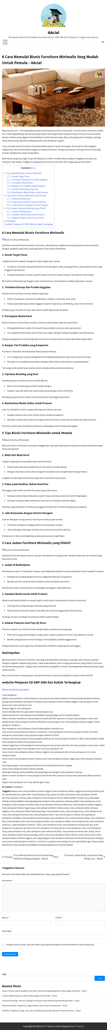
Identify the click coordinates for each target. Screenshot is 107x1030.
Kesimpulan (10, 221)
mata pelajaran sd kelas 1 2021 (26, 824)
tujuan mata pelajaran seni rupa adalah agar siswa (73, 841)
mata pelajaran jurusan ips (19, 814)
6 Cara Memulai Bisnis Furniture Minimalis (23, 173)
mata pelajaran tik (16, 831)
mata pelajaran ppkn (39, 821)
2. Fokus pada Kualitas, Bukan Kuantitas (26, 202)
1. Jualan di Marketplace (19, 211)
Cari (4, 974)
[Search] (103, 42)
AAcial (53, 32)
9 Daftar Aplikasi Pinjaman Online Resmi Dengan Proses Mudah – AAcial (29, 996)
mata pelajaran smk (75, 828)
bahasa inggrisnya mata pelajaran (84, 791)
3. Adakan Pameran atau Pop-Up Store (25, 217)
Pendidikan (17, 786)
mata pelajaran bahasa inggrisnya (18, 807)
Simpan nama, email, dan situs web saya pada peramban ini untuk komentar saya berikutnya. (50, 944)
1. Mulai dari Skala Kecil (18, 198)
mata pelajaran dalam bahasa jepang (27, 811)
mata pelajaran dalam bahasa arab (52, 807)
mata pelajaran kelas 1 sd (46, 814)
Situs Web (6, 931)
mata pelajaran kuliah (69, 814)
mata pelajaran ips (74, 811)
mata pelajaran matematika (35, 817)
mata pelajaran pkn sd (17, 821)
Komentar (7, 880)
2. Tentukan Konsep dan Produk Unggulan (27, 179)
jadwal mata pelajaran (83, 801)
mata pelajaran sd (79, 821)
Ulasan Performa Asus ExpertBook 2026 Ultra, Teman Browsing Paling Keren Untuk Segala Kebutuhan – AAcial (44, 991)
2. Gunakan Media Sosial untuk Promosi (26, 214)
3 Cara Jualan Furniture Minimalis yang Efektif (25, 208)
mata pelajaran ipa (55, 811)
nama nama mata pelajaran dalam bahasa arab (60, 834)
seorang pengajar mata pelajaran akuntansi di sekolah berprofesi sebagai (68, 838)
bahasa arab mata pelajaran (23, 791)
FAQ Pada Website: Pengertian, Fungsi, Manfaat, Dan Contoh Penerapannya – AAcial (34, 1005)
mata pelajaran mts (59, 817)
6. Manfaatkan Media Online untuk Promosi (27, 192)
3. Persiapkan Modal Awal (20, 182)
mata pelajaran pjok (79, 817)
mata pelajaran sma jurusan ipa (77, 824)
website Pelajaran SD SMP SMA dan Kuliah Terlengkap (28, 224)
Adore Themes (77, 1026)
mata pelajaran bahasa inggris (87, 804)
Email (59, 917)
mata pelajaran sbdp (60, 821)
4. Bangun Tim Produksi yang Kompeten (26, 186)
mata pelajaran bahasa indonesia (55, 804)
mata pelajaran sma (51, 824)
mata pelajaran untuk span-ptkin (78, 831)
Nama (5, 917)
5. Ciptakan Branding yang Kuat (22, 189)
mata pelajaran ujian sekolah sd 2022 (43, 831)
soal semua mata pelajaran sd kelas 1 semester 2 (25, 841)
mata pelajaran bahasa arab (25, 804)
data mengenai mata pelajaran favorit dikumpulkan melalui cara (58, 797)
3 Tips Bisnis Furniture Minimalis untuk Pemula (25, 195)
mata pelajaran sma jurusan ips (50, 828)
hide (33, 168)
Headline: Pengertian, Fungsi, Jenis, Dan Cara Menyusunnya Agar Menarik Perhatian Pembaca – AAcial (41, 1010)
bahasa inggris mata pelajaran (52, 791)
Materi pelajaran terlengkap (15, 689)
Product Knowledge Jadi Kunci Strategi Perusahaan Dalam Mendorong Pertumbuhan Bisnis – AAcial (40, 1001)
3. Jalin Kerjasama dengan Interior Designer (28, 205)
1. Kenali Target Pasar (18, 176)
